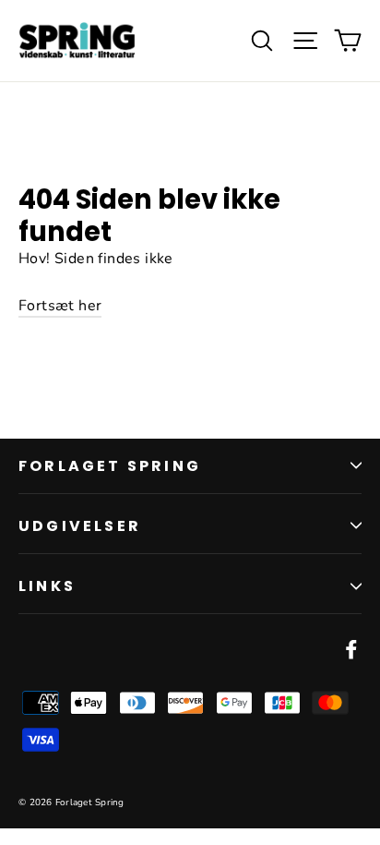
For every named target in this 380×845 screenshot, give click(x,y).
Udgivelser (79, 526)
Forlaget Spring (109, 466)
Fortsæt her (59, 306)
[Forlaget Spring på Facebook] (351, 649)
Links (47, 586)
